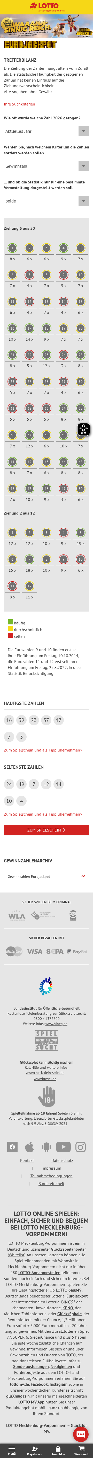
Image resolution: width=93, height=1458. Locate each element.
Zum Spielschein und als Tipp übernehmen (43, 750)
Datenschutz (62, 1160)
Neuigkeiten (61, 1366)
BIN (67, 1301)
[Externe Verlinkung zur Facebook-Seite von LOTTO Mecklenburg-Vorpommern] (12, 1148)
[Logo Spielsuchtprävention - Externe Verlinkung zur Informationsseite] (46, 1040)
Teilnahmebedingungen (51, 1175)
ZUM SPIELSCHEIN (44, 830)
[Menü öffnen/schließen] (11, 1450)
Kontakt (27, 1160)
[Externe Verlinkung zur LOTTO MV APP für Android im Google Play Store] (46, 1148)
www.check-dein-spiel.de (45, 1072)
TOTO (71, 1354)
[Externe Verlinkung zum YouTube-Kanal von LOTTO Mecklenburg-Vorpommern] (63, 1148)
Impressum (51, 1168)
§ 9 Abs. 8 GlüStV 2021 (49, 1123)
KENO (68, 1307)
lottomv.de (19, 1384)
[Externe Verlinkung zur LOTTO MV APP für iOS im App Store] (29, 1148)
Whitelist (16, 1254)
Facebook (39, 1384)
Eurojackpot (77, 1295)
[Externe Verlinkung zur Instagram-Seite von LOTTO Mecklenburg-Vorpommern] (80, 1148)
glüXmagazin (18, 1396)
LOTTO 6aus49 (69, 1290)
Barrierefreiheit (51, 1183)
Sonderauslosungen (31, 1366)
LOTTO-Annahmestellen (39, 1272)
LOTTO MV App (31, 1401)
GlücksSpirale (69, 1313)
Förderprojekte (27, 1372)
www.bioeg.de (56, 1023)
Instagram (58, 1384)
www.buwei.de (45, 1078)
